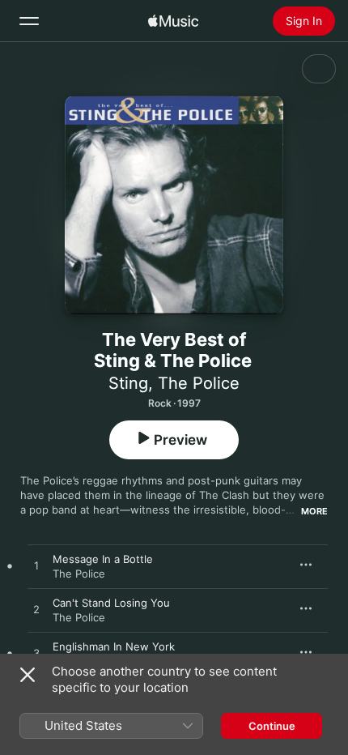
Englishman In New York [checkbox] (114, 646)
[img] (173, 21)
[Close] (27, 675)
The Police (199, 383)
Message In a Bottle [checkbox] (103, 558)
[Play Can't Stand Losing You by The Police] (36, 610)
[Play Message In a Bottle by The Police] (36, 566)
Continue (271, 725)
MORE (314, 511)
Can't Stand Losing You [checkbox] (111, 602)
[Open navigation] (29, 21)
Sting (128, 383)
